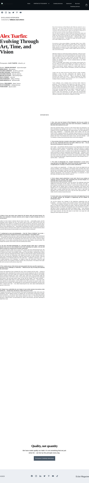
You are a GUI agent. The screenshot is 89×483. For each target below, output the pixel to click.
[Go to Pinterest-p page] (18, 12)
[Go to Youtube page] (20, 12)
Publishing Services (75, 6)
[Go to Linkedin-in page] (10, 12)
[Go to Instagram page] (7, 12)
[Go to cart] (86, 5)
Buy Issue (77, 3)
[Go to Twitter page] (14, 12)
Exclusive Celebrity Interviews (44, 458)
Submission (69, 3)
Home (28, 3)
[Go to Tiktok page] (57, 476)
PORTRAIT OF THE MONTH (40, 3)
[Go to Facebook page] (3, 12)
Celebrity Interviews (58, 3)
